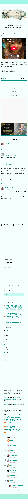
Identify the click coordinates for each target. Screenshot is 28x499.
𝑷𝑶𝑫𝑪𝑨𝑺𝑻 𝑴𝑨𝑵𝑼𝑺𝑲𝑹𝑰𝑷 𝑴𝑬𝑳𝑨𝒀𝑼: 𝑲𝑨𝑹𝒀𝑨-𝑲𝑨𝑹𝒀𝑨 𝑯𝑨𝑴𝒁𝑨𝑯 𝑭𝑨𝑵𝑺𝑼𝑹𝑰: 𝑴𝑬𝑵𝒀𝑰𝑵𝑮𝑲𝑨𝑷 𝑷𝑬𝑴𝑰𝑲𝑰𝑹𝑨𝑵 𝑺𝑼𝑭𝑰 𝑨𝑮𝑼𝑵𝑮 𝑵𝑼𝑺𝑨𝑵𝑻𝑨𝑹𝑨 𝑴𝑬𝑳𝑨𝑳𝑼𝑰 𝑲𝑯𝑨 (14, 309)
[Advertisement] (14, 244)
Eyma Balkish (14, 455)
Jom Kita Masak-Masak (12, 313)
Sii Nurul (12, 450)
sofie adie (13, 445)
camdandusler (14, 470)
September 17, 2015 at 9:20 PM (12, 144)
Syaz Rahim (13, 460)
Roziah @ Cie (13, 475)
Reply (2, 149)
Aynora (12, 480)
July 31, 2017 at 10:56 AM (11, 189)
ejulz (5, 396)
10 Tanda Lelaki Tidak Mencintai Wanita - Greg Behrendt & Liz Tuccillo (14, 319)
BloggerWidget (20, 490)
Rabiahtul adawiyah (17, 485)
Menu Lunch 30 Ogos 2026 (12, 420)
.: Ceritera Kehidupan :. (12, 433)
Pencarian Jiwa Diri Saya (13, 429)
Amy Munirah (8, 164)
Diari (4, 78)
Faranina (7, 154)
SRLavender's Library (12, 316)
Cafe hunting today (10, 427)
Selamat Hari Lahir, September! (13, 417)
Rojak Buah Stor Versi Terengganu (14, 314)
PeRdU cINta (8, 143)
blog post (16, 403)
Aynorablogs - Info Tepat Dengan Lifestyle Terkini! (14, 415)
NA (11, 465)
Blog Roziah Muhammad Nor (14, 419)
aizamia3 (8, 422)
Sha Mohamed (9, 188)
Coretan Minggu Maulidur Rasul (13, 430)
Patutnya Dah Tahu (10, 423)
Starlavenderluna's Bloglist (13, 322)
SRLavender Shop (9, 330)
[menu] (2, 2)
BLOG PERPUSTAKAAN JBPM (13, 305)
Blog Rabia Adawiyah (12, 426)
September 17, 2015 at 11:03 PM (13, 155)
